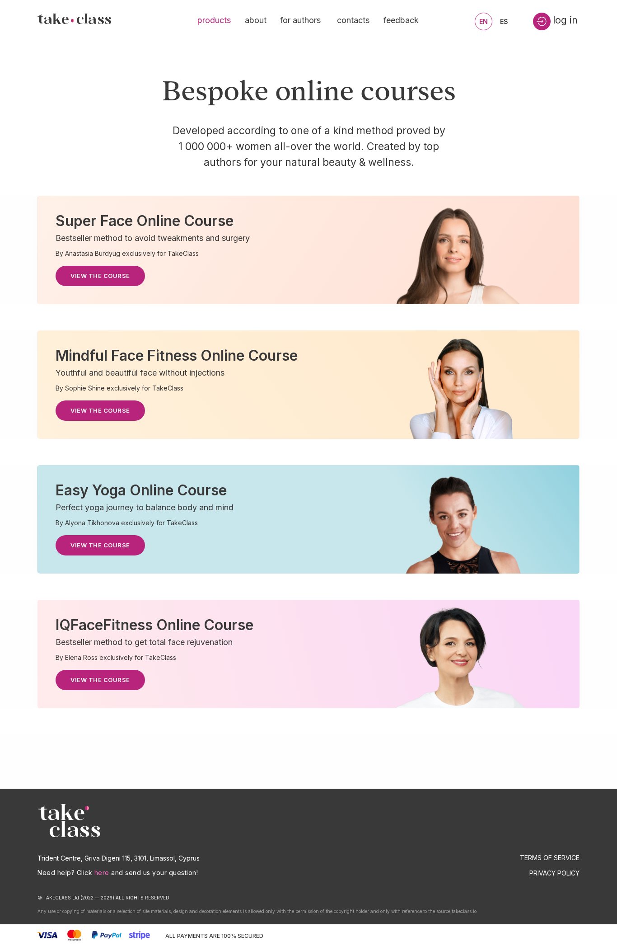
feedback (401, 20)
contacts (353, 20)
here (101, 872)
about (255, 20)
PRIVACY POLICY (554, 873)
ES (504, 21)
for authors (300, 20)
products (214, 20)
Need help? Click (64, 872)
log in (565, 20)
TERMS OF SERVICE (550, 857)
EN (483, 21)
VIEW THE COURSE (100, 275)
